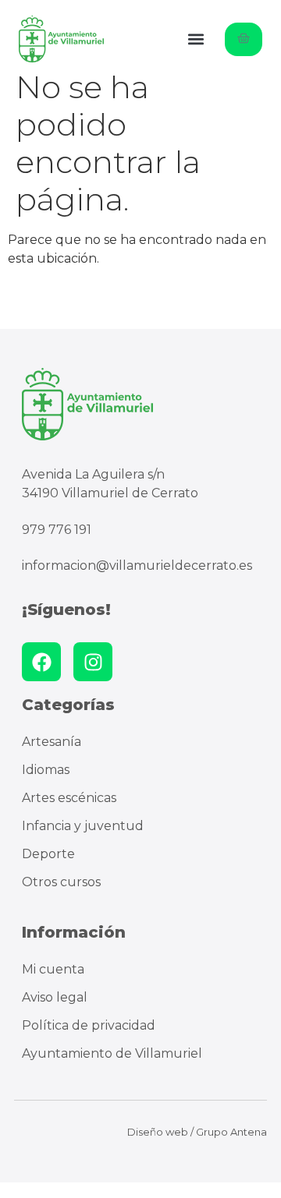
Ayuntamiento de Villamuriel (112, 1053)
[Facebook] (41, 661)
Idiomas (45, 769)
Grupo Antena (231, 1132)
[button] (196, 39)
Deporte (48, 853)
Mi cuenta (53, 969)
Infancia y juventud (83, 825)
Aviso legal (54, 997)
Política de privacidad (88, 1025)
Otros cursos (61, 882)
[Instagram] (92, 661)
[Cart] (243, 39)
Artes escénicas (69, 797)
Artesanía (51, 741)
